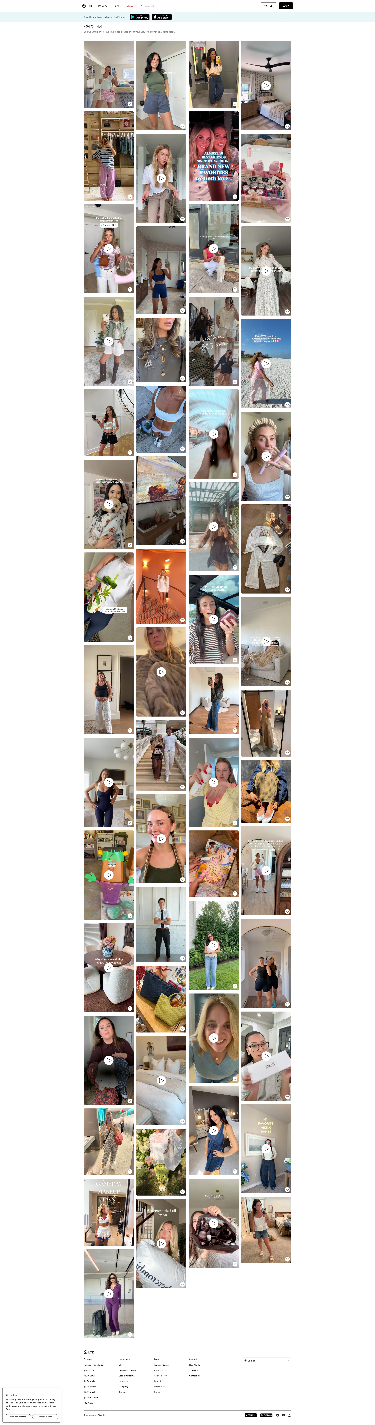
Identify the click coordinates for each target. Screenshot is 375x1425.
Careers (122, 1392)
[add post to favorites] (130, 104)
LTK (120, 1365)
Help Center (195, 1365)
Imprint (157, 1381)
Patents (157, 1392)
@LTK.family (89, 1381)
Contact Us (194, 1375)
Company (123, 1386)
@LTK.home (89, 1375)
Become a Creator (127, 1370)
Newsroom (124, 1381)
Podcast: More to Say (94, 1365)
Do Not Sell (159, 1386)
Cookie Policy (160, 1375)
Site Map (193, 1370)
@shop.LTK (89, 1370)
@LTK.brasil (89, 1392)
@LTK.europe (90, 1386)
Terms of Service (161, 1365)
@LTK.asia (88, 1403)
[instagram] (289, 1415)
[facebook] (277, 1415)
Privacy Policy (160, 1370)
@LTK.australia (91, 1397)
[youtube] (283, 1415)
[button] (266, 1360)
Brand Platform (126, 1375)
